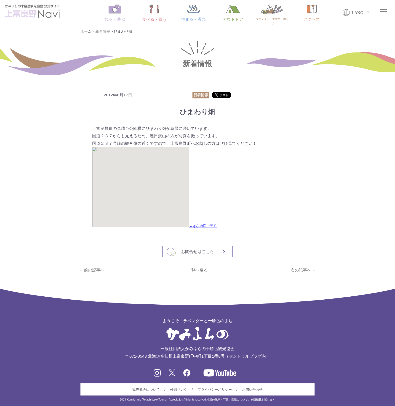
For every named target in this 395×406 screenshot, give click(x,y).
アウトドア (233, 19)
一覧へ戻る (197, 270)
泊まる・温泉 (193, 19)
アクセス (311, 19)
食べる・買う (154, 19)
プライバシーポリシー (215, 389)
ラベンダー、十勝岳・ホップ (272, 21)
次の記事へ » (303, 270)
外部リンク (178, 389)
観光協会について (146, 389)
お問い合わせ (252, 389)
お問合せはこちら (197, 251)
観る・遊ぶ (114, 19)
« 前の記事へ (92, 270)
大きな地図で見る (203, 226)
